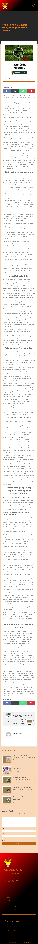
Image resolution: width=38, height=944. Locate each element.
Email (3, 833)
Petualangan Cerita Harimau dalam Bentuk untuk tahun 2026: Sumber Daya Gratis (24, 758)
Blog (8, 900)
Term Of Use (11, 931)
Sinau (9, 903)
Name (3, 828)
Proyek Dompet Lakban (20, 768)
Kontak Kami (11, 909)
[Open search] (34, 5)
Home (9, 897)
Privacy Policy (12, 928)
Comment (4, 816)
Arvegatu (19, 733)
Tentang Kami (11, 906)
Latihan (10, 78)
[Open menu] (27, 5)
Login (9, 934)
